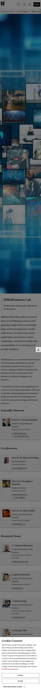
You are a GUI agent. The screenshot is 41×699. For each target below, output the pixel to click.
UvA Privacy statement (10, 669)
